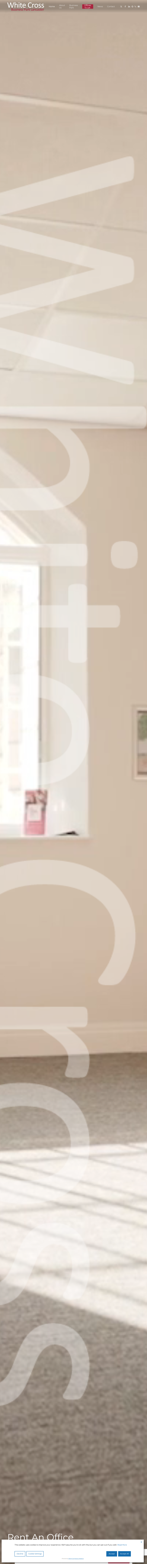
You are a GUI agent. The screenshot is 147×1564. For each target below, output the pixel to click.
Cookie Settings (35, 1554)
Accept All (124, 1554)
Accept (112, 1554)
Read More (122, 1545)
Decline (20, 1554)
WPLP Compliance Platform (76, 1558)
